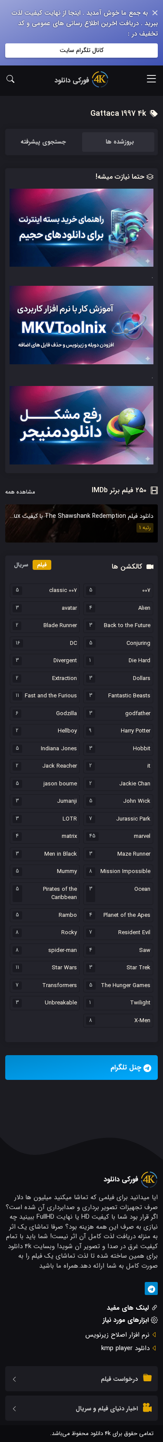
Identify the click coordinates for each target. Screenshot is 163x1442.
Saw (144, 950)
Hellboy (67, 731)
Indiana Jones (59, 749)
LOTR (70, 819)
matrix (69, 836)
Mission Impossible (125, 871)
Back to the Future (127, 625)
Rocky (69, 933)
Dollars (141, 678)
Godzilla (66, 714)
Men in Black (60, 854)
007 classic (63, 590)
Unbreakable (61, 1003)
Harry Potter (135, 731)
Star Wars (64, 968)
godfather (137, 714)
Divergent (65, 661)
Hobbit (141, 749)
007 (146, 590)
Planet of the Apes (126, 915)
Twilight (140, 1003)
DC (73, 643)
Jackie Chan (134, 784)
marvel (142, 836)
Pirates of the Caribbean (60, 893)
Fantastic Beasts (129, 696)
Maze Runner (133, 854)
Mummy (67, 871)
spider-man (62, 950)
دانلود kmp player (125, 1348)
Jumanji (67, 801)
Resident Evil (134, 933)
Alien (144, 608)
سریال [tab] (21, 564)
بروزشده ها (120, 142)
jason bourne (60, 784)
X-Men (142, 1021)
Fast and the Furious (51, 696)
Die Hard (139, 661)
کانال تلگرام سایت (81, 50)
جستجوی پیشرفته (43, 142)
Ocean (142, 889)
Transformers (59, 985)
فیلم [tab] (42, 564)
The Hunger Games (125, 985)
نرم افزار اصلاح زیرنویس (117, 1335)
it (148, 766)
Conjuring (138, 643)
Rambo (68, 915)
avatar (69, 608)
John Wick (136, 801)
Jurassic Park (133, 819)
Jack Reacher (59, 766)
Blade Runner (60, 625)
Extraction (64, 678)
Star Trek (138, 968)
